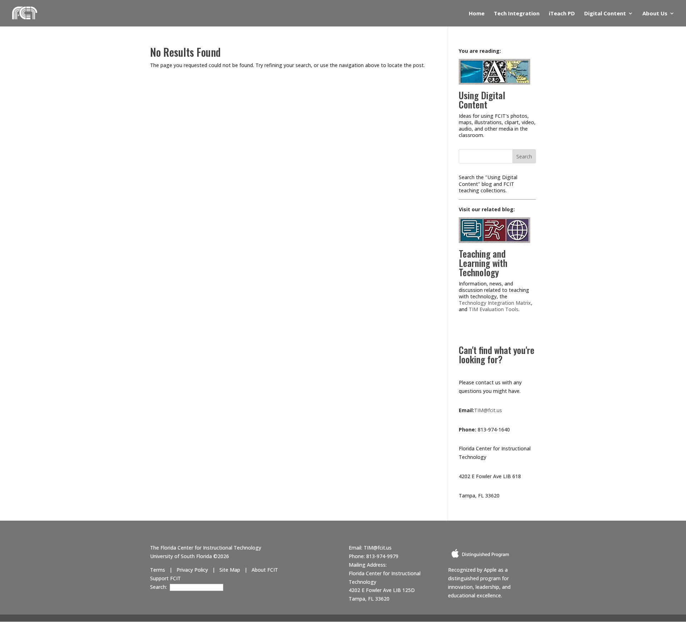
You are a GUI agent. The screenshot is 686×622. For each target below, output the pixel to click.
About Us (654, 14)
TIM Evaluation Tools (493, 309)
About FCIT (265, 569)
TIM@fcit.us (488, 410)
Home (476, 14)
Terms (157, 569)
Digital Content (605, 14)
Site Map (229, 569)
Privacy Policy (192, 569)
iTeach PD (562, 14)
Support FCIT (165, 578)
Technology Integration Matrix (495, 302)
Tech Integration (517, 14)
